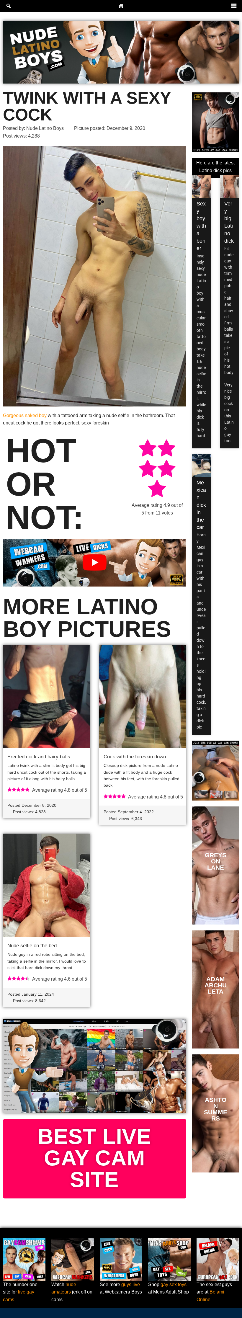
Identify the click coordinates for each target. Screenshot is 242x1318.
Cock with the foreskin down (135, 757)
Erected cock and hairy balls (38, 757)
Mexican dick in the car (201, 505)
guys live (130, 1284)
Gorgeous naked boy (25, 415)
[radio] (147, 449)
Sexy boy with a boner (201, 226)
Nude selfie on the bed (32, 945)
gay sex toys (174, 1284)
